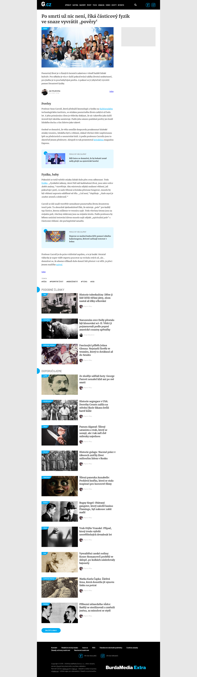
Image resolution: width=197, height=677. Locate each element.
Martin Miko (88, 306)
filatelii (82, 671)
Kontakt (54, 648)
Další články (51, 630)
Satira (75, 5)
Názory (82, 5)
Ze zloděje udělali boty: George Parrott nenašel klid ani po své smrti (96, 379)
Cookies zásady (132, 648)
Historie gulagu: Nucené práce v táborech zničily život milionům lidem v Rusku (97, 455)
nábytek (81, 669)
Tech (95, 5)
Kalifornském (106, 109)
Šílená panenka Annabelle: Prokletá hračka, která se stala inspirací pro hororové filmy (96, 480)
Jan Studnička (54, 91)
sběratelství (75, 671)
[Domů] (46, 5)
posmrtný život (57, 282)
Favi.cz (74, 669)
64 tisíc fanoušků (90, 656)
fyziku (44, 183)
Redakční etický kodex (69, 648)
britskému (99, 140)
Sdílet (111, 91)
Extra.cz (65, 669)
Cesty (114, 5)
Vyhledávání (135, 5)
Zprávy (68, 5)
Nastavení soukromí (81, 650)
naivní (59, 264)
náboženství (72, 282)
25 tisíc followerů (112, 656)
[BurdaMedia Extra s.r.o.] (126, 667)
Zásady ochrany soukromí (60, 650)
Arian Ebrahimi (89, 335)
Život (89, 5)
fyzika (84, 282)
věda (45, 282)
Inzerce (85, 648)
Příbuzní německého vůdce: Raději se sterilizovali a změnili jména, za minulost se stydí (97, 607)
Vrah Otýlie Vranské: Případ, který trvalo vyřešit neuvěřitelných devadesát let (95, 531)
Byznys (121, 5)
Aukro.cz (55, 671)
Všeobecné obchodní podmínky (111, 648)
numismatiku (91, 671)
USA (92, 282)
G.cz (58, 666)
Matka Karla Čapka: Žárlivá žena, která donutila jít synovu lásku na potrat (96, 582)
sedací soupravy (90, 669)
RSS (93, 648)
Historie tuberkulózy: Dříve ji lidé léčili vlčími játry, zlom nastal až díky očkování (96, 297)
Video (108, 5)
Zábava (101, 5)
